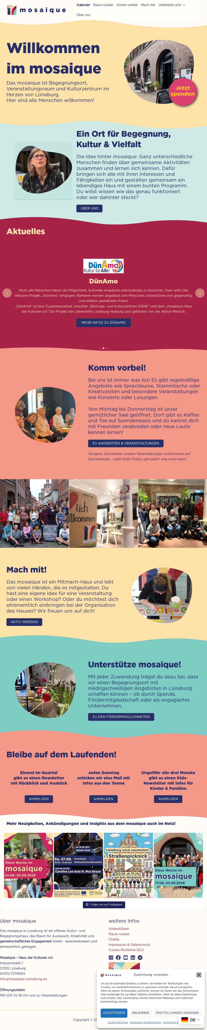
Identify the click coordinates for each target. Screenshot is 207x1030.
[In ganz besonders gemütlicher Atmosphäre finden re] (78, 865)
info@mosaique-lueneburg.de (23, 979)
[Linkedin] (132, 957)
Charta (114, 939)
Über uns (83, 15)
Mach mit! (148, 5)
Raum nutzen (103, 5)
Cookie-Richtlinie (118, 1022)
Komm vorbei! (127, 5)
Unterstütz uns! (169, 5)
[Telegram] (140, 957)
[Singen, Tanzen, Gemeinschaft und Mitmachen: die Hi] (178, 865)
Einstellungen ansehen (177, 1012)
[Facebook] (118, 957)
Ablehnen (140, 1012)
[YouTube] (125, 957)
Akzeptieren (114, 1012)
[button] (199, 975)
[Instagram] (111, 957)
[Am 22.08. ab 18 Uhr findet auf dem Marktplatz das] (128, 865)
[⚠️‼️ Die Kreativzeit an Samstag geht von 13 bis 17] (28, 865)
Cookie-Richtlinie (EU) (126, 950)
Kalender (83, 5)
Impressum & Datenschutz (145, 1022)
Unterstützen (119, 928)
